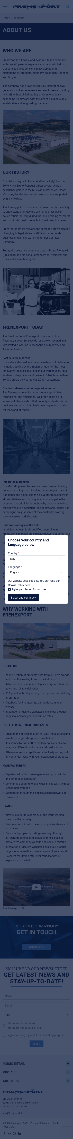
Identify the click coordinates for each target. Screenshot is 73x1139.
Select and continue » (23, 597)
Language (14, 567)
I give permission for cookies (29, 589)
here (27, 585)
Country (12, 553)
